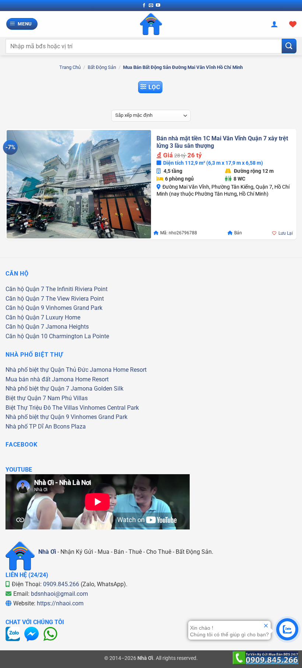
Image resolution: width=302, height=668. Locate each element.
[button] (22, 24)
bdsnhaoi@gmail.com (59, 593)
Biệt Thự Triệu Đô (28, 407)
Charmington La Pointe (79, 336)
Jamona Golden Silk (97, 388)
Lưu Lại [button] (285, 233)
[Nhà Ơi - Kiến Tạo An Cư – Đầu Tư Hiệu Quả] (151, 24)
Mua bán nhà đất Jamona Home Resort (57, 379)
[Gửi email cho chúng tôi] (151, 5)
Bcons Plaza (69, 426)
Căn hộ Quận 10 (27, 336)
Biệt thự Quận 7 (26, 398)
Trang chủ (70, 67)
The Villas (65, 407)
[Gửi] (289, 46)
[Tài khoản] (274, 24)
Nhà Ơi (47, 551)
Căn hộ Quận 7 (25, 289)
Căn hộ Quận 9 (25, 307)
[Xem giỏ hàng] (292, 23)
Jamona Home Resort (118, 369)
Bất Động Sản (102, 67)
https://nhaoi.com (60, 603)
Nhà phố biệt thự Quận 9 (37, 416)
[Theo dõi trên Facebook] (144, 5)
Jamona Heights (67, 326)
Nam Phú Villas (68, 398)
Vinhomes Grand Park (74, 307)
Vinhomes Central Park (109, 407)
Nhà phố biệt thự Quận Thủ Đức (47, 369)
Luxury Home (63, 317)
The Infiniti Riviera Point (77, 289)
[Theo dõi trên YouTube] (158, 5)
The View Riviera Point (75, 298)
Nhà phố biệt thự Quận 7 (37, 388)
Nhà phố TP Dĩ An (29, 426)
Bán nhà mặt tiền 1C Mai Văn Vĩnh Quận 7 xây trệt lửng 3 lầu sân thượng (222, 142)
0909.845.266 (61, 584)
